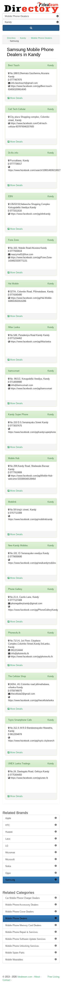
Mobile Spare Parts (14, 952)
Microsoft (10, 859)
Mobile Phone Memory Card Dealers (23, 925)
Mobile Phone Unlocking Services (22, 946)
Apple (8, 818)
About (37, 976)
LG (6, 845)
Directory (11, 38)
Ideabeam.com (24, 976)
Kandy (23, 38)
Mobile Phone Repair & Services (21, 932)
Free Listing (53, 976)
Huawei (9, 832)
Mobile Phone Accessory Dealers (21, 904)
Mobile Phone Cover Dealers (19, 911)
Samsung (10, 880)
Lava (7, 839)
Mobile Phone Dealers (41, 38)
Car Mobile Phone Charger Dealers (22, 898)
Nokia (8, 866)
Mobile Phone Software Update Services (25, 939)
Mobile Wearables (14, 959)
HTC (7, 825)
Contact (6, 980)
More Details (16, 98)
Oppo (8, 873)
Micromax (10, 852)
